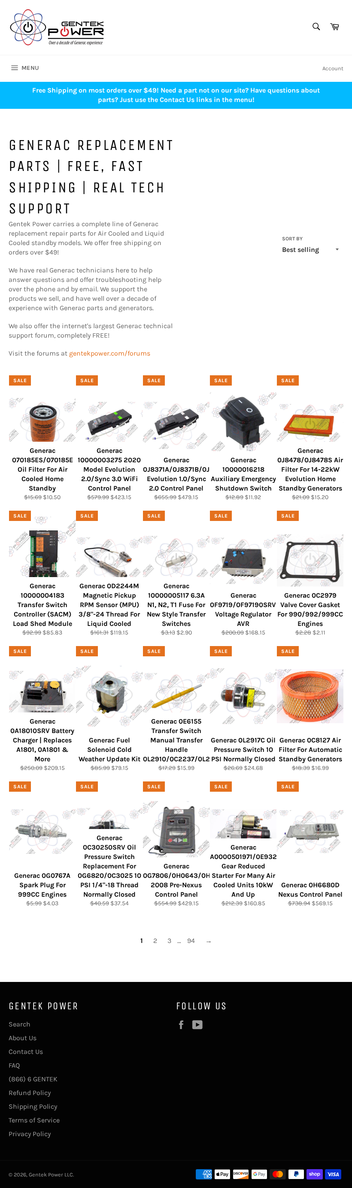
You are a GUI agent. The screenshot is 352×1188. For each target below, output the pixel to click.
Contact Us (26, 1051)
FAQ (14, 1065)
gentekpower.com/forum (108, 353)
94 (191, 941)
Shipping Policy (33, 1106)
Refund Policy (30, 1093)
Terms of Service (34, 1120)
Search (19, 1024)
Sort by (292, 239)
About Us (22, 1038)
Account (332, 68)
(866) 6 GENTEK (33, 1079)
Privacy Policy (30, 1134)
